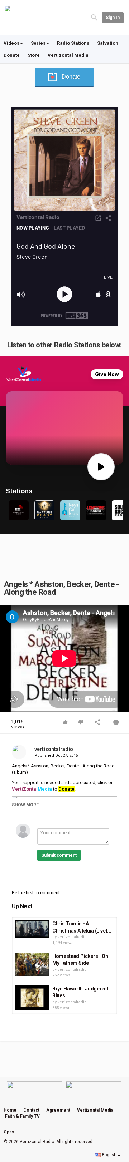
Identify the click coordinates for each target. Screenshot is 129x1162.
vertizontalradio (53, 749)
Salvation (107, 43)
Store (34, 55)
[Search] (94, 17)
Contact (31, 1110)
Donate (12, 55)
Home (10, 1110)
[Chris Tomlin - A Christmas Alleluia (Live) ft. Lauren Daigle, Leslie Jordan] (32, 929)
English (109, 1154)
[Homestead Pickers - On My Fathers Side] (32, 964)
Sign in (113, 17)
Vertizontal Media (68, 55)
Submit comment (59, 855)
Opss (9, 1131)
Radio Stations (73, 43)
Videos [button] (11, 43)
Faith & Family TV (22, 1116)
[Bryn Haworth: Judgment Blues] (32, 997)
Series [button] (38, 43)
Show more (25, 804)
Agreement (58, 1110)
